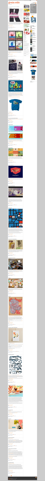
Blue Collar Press (19, 95)
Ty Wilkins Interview (26, 23)
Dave (10, 459)
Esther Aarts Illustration (11, 437)
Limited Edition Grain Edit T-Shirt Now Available (14, 79)
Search (30, 0)
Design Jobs (22, 0)
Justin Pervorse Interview (26, 19)
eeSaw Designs (16, 345)
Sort (20, 0)
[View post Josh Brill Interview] (26, 26)
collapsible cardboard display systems (14, 52)
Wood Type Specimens (31, 67)
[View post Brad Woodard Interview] (26, 30)
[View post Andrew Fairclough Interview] (26, 7)
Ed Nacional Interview (26, 34)
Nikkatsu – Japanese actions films (26, 54)
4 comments (14, 459)
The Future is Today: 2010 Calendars (12, 327)
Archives (19, 0)
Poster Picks (12, 324)
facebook (14, 479)
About (10, 0)
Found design (13, 351)
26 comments (18, 351)
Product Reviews (25, 37)
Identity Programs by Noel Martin (12, 448)
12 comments (15, 434)
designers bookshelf (25, 41)
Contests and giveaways (25, 42)
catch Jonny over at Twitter (12, 378)
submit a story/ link (32, 12)
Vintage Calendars (10, 124)
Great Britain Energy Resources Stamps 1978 (13, 30)
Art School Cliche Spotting (25, 48)
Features (24, 40)
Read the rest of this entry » (10, 74)
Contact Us (12, 0)
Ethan (10, 324)
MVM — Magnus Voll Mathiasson (26, 47)
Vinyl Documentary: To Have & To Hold (26, 50)
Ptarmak (19, 288)
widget (15, 479)
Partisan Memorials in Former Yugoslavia (26, 51)
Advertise (17, 0)
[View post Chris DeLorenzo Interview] (26, 15)
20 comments (14, 472)
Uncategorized (15, 351)
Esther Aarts (14, 440)
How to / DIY (25, 38)
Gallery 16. (16, 178)
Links (14, 0)
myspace (12, 479)
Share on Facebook (10, 75)
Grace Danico (11, 351)
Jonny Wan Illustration (11, 354)
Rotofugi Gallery (21, 430)
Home (8, 0)
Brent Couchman (10, 147)
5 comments (14, 324)
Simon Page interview (11, 462)
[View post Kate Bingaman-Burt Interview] (26, 11)
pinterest (31, 10)
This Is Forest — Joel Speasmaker (26, 46)
